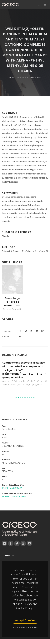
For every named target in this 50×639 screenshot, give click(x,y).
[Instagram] (23, 543)
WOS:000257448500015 (14, 496)
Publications (35, 78)
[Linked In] (4, 543)
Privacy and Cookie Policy (25, 627)
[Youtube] (29, 543)
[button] (16, 397)
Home (12, 78)
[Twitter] (17, 543)
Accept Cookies (25, 620)
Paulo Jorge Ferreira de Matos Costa (12, 302)
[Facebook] (10, 543)
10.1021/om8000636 (12, 488)
